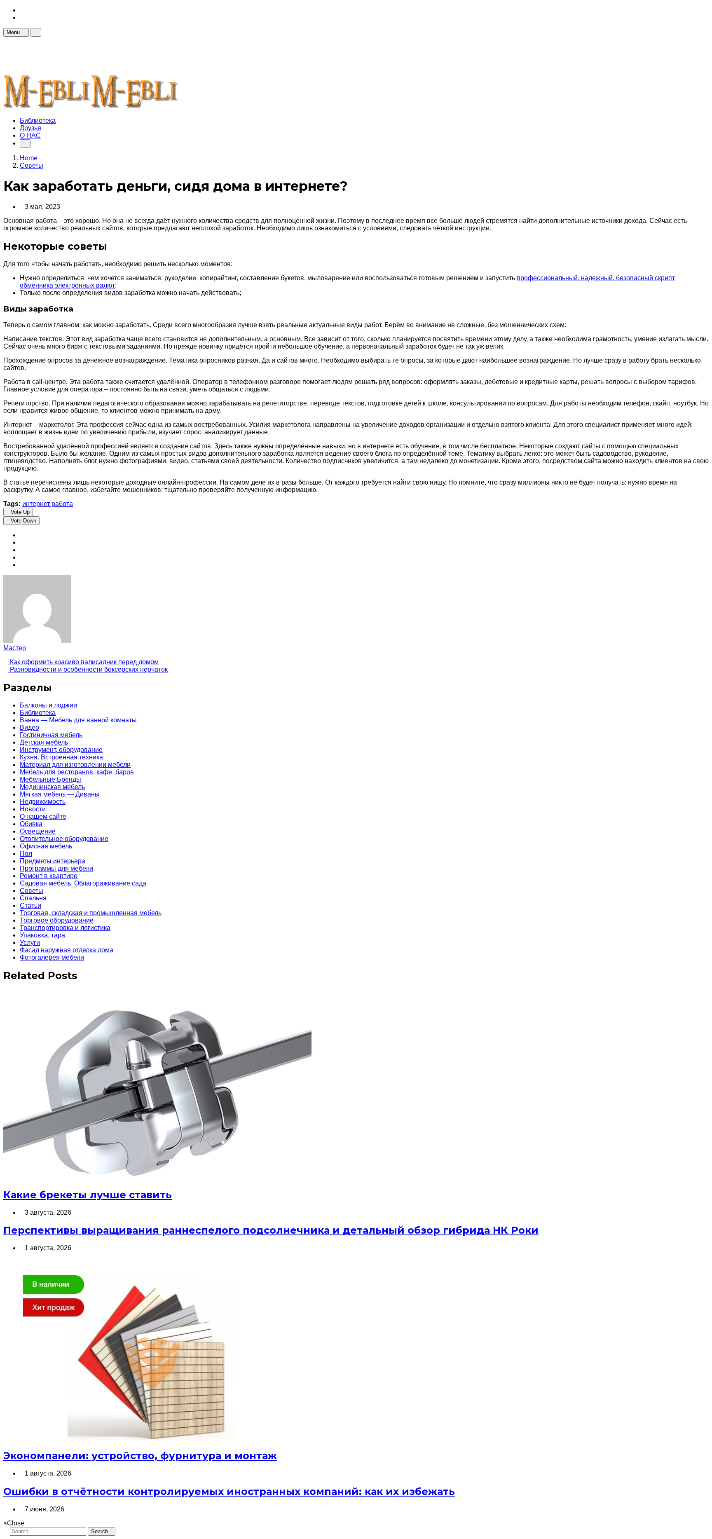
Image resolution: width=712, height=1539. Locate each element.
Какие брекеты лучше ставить (87, 1195)
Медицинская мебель (52, 786)
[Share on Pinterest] (22, 557)
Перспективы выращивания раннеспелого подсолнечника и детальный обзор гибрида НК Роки (271, 1230)
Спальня (33, 898)
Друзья (30, 127)
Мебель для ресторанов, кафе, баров (77, 771)
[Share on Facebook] (22, 535)
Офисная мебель (46, 846)
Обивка (31, 823)
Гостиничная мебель (51, 734)
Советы (31, 890)
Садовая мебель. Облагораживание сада (83, 883)
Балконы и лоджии (48, 705)
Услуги (30, 942)
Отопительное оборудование (64, 838)
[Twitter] (22, 17)
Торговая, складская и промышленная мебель (91, 912)
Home (28, 158)
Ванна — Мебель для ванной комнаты (78, 720)
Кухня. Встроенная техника (61, 757)
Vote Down (23, 521)
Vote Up (20, 512)
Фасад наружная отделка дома (66, 949)
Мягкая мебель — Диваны (60, 794)
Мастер (14, 647)
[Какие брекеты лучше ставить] (157, 1176)
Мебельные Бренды (50, 779)
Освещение (38, 831)
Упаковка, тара (42, 935)
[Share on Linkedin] (22, 564)
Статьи (30, 905)
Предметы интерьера (52, 860)
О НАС (30, 135)
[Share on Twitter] (22, 542)
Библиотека (38, 120)
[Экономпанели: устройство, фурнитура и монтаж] (150, 1437)
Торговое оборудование (57, 920)
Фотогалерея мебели (52, 957)
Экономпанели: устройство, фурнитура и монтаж (140, 1456)
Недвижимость (43, 801)
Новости (33, 809)
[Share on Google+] (22, 549)
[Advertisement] (153, 55)
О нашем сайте (43, 816)
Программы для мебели (56, 868)
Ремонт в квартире (48, 875)
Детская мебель (44, 742)
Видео (29, 727)
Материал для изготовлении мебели (75, 764)
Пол (26, 853)
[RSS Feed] (22, 10)
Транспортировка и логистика (65, 927)
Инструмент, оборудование (61, 749)
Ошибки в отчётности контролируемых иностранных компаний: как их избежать (229, 1491)
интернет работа (47, 503)
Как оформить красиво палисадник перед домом (83, 661)
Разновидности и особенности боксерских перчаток (88, 669)
